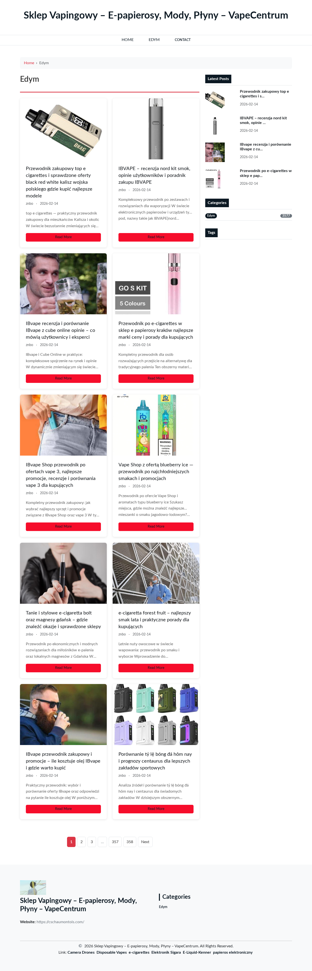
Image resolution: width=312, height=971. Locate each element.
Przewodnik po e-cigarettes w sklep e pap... (266, 173)
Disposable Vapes (112, 952)
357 (115, 842)
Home (29, 63)
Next (145, 842)
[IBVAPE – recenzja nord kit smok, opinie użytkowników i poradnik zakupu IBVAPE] (156, 128)
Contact (183, 40)
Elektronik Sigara (166, 952)
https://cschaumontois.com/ (60, 922)
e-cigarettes (139, 952)
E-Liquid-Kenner (197, 952)
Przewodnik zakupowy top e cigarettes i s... (264, 94)
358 (130, 842)
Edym (163, 907)
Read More (63, 237)
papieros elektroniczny (233, 952)
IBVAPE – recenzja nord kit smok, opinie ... (263, 120)
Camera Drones (81, 952)
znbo (29, 203)
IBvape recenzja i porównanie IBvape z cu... (265, 147)
